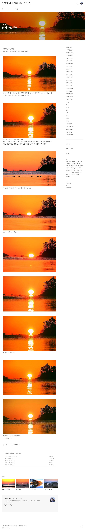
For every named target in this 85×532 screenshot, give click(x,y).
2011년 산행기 (69, 88)
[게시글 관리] (10, 445)
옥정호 (75, 165)
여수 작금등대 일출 (10, 456)
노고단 (70, 172)
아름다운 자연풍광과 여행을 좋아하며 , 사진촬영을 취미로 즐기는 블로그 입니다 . (22, 500)
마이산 (73, 174)
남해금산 (77, 172)
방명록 (17, 9)
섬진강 (71, 163)
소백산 (67, 113)
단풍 (67, 161)
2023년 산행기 (69, 55)
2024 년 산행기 (69, 52)
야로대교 (68, 176)
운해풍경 (68, 170)
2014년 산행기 (69, 80)
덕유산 (67, 104)
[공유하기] (8, 445)
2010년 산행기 (69, 91)
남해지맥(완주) (69, 129)
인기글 (72, 148)
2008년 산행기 (69, 96)
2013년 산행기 (69, 83)
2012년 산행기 (69, 85)
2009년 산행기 (69, 93)
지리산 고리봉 (79, 161)
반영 (73, 172)
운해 (80, 168)
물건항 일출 (8, 458)
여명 (80, 170)
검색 (78, 3)
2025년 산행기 (69, 50)
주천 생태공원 (8, 464)
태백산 (67, 110)
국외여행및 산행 (69, 135)
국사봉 (77, 170)
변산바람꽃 (80, 165)
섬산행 (67, 118)
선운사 (73, 161)
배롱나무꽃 (72, 170)
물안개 (70, 174)
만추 (67, 172)
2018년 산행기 (69, 69)
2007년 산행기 (69, 99)
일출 (67, 174)
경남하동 (72, 168)
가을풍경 (68, 163)
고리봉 (72, 165)
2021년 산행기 (69, 61)
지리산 (67, 102)
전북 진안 (68, 168)
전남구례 (76, 163)
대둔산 (77, 174)
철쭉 (80, 172)
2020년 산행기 (69, 63)
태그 (9, 9)
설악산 (67, 107)
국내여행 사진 (69, 132)
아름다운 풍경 (8, 453)
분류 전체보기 (69, 47)
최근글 (67, 148)
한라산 (67, 115)
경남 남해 (68, 165)
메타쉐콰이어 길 (9, 460)
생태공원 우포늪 (9, 462)
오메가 (80, 163)
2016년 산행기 (69, 74)
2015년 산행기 (69, 77)
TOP (81, 526)
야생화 (67, 121)
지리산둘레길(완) (70, 126)
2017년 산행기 (69, 72)
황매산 (76, 168)
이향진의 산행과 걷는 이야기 (16, 3)
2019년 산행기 (69, 66)
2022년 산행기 (69, 58)
